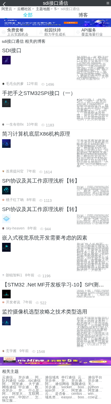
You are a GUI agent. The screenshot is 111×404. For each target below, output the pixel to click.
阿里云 (6, 9)
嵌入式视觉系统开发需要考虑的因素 (44, 238)
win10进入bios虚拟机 (93, 393)
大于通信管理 (36, 384)
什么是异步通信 (36, 390)
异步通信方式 (96, 380)
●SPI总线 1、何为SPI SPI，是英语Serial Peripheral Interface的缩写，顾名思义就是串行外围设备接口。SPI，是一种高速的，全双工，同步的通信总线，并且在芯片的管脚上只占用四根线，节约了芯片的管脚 (93, 110)
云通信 (83, 377)
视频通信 (78, 384)
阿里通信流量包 (96, 390)
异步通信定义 (79, 380)
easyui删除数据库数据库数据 (69, 397)
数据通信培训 (40, 387)
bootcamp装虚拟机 (83, 397)
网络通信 (9, 387)
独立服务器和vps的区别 (10, 400)
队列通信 (9, 380)
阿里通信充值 (7, 384)
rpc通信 (34, 380)
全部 (28, 15)
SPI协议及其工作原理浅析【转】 (41, 181)
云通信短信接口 (10, 377)
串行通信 (68, 377)
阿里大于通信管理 (20, 393)
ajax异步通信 (53, 390)
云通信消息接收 (50, 393)
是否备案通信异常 (63, 393)
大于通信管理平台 (66, 390)
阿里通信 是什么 (79, 390)
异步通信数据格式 (23, 390)
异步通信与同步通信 (26, 377)
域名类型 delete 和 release (53, 397)
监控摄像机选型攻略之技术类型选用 (44, 312)
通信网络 (62, 384)
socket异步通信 (69, 387)
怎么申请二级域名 (40, 397)
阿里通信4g (20, 384)
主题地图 (43, 9)
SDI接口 (12, 50)
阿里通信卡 (50, 384)
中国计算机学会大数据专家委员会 (26, 397)
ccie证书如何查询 (96, 397)
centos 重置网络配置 (79, 393)
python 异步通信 (96, 387)
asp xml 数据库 (10, 397)
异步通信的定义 (53, 387)
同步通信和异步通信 (40, 377)
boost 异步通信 (83, 387)
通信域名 (52, 377)
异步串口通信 (53, 380)
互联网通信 (36, 393)
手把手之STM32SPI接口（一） (39, 93)
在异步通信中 (10, 390)
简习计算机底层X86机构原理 (36, 134)
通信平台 (95, 377)
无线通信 (93, 384)
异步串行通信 (66, 380)
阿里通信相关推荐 (7, 393)
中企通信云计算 (26, 387)
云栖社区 (24, 9)
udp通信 (23, 380)
